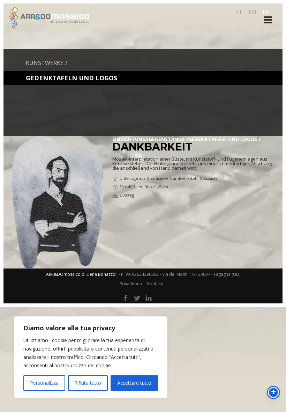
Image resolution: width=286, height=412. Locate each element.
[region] (90, 357)
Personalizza (44, 383)
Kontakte (156, 284)
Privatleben (131, 284)
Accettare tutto (134, 383)
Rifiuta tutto (87, 383)
